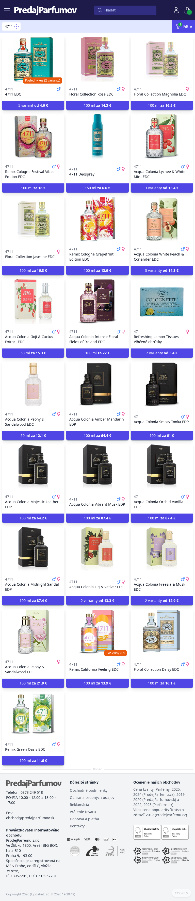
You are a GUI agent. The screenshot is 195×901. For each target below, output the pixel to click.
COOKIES (181, 893)
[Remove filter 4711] (16, 26)
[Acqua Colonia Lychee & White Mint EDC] (162, 136)
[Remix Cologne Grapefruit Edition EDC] (97, 219)
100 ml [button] (97, 105)
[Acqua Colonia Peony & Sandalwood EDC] (33, 384)
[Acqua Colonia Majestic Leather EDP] (33, 466)
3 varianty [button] (161, 187)
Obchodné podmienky (88, 790)
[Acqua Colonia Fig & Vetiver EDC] (97, 549)
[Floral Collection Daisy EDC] (162, 631)
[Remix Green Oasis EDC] (33, 714)
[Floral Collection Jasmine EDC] (33, 219)
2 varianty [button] (161, 353)
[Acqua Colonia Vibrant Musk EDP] (97, 466)
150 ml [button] (97, 187)
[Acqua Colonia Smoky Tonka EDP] (162, 384)
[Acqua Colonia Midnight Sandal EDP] (33, 549)
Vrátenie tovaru (83, 811)
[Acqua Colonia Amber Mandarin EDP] (97, 384)
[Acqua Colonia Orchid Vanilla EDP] (162, 466)
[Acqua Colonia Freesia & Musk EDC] (162, 549)
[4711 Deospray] (97, 136)
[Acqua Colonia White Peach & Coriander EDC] (162, 219)
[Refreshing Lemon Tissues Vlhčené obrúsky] (162, 301)
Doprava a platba (84, 818)
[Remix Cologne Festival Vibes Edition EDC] (33, 136)
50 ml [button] (33, 353)
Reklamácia (79, 804)
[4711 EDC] (33, 59)
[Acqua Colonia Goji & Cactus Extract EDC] (33, 301)
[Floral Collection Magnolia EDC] (162, 59)
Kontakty (77, 826)
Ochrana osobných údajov (92, 797)
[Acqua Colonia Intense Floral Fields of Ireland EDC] (97, 301)
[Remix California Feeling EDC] (97, 631)
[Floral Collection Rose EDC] (97, 59)
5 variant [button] (33, 105)
